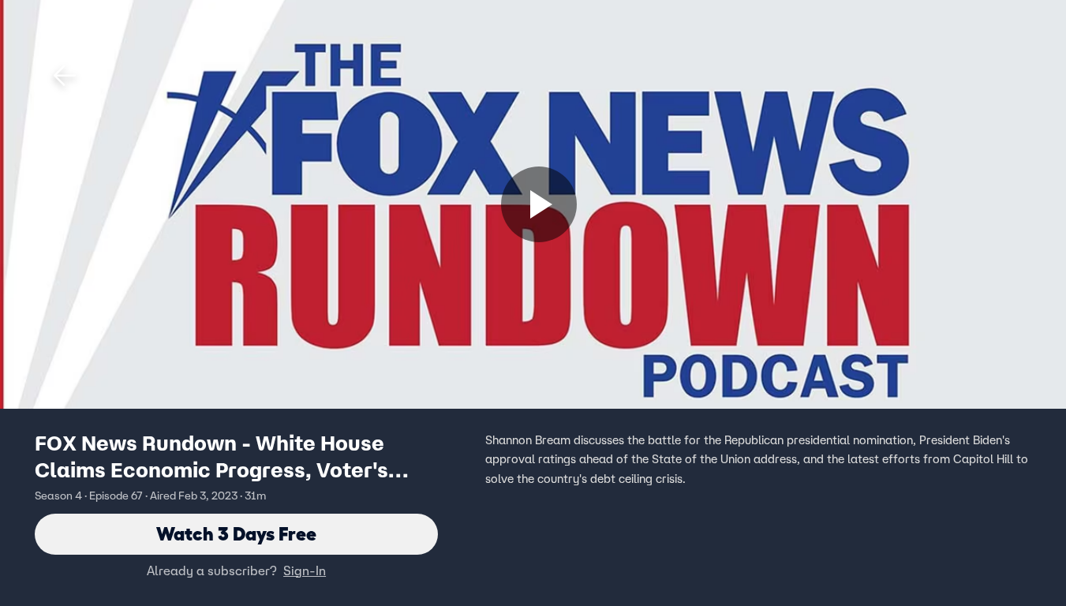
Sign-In (304, 570)
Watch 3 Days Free (236, 533)
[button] (64, 75)
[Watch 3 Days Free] (539, 204)
